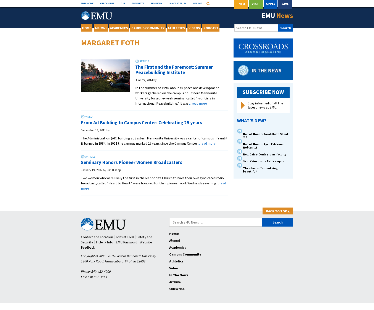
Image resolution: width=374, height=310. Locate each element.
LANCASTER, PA (178, 3)
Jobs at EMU (125, 237)
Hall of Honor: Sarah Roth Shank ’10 (266, 135)
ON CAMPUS (107, 3)
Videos (194, 28)
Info (241, 4)
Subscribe (177, 289)
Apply (270, 4)
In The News (178, 275)
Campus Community (147, 28)
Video (173, 268)
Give (285, 4)
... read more (198, 103)
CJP (123, 3)
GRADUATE (138, 3)
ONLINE (197, 3)
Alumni (101, 28)
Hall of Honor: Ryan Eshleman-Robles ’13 (264, 145)
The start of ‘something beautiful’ (260, 169)
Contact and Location (97, 237)
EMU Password (126, 242)
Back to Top (278, 211)
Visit (256, 4)
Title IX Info (104, 242)
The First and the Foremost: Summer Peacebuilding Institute (174, 69)
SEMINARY (156, 3)
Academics (119, 28)
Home (86, 28)
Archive (175, 282)
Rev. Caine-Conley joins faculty (264, 154)
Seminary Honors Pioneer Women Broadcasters (131, 162)
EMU (277, 15)
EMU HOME (87, 3)
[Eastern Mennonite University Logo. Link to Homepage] (96, 15)
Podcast (210, 28)
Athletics (176, 28)
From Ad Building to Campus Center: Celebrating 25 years (141, 123)
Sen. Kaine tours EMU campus (263, 161)
